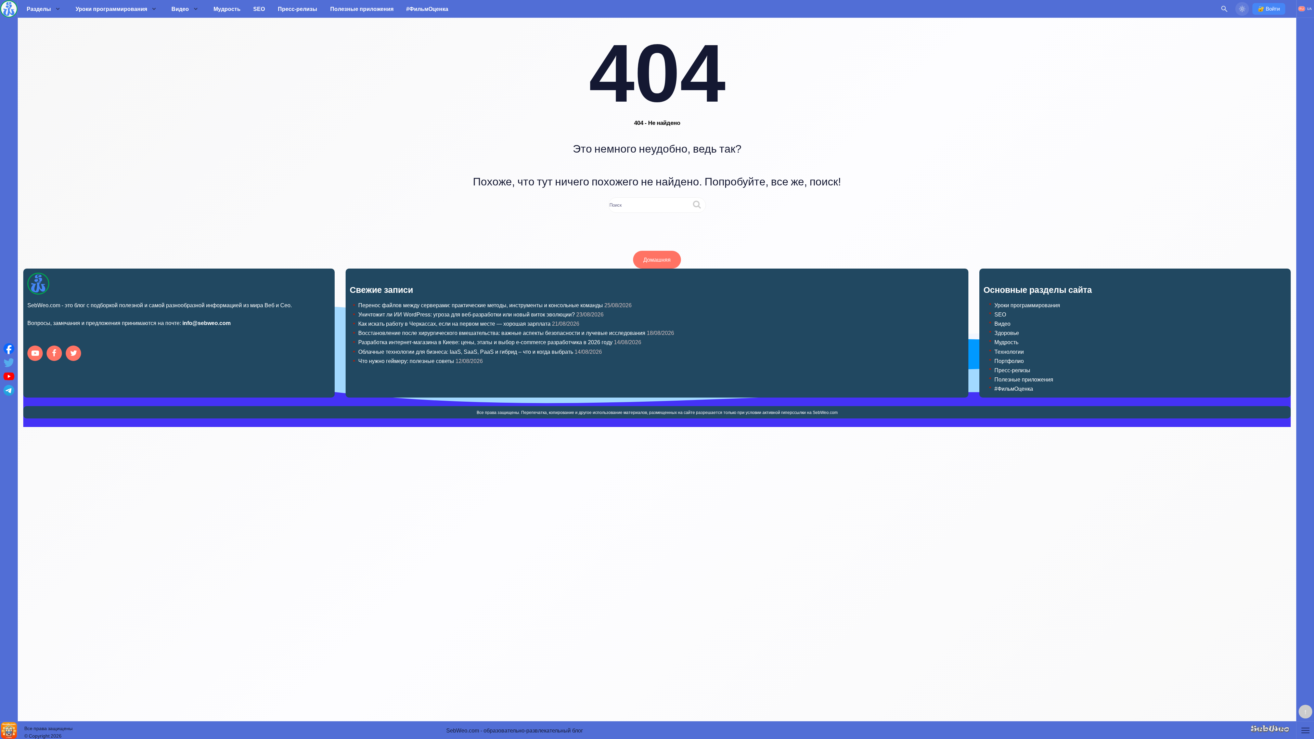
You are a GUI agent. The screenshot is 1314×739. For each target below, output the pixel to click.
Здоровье (1006, 332)
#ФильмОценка (427, 8)
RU (1301, 8)
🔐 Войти (1269, 9)
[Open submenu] (58, 9)
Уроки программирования (111, 8)
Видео (180, 8)
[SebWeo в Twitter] (74, 354)
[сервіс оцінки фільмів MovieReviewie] (8, 730)
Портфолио (1009, 360)
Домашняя (657, 259)
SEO (259, 8)
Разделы (39, 8)
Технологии (1009, 351)
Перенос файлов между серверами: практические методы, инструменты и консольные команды (480, 305)
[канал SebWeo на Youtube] (36, 354)
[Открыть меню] (1305, 730)
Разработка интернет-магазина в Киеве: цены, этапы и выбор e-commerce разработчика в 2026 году (485, 342)
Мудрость (227, 8)
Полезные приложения (362, 8)
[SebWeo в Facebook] (55, 354)
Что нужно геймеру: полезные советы (406, 360)
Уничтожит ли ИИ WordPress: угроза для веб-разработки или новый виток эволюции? (466, 314)
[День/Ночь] (1242, 9)
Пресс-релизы (297, 8)
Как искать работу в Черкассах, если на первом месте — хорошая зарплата (454, 323)
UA (1309, 8)
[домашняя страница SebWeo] (8, 8)
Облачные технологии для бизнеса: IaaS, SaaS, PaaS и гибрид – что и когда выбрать (465, 351)
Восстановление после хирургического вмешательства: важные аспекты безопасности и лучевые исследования (501, 332)
